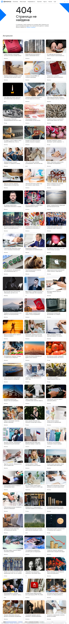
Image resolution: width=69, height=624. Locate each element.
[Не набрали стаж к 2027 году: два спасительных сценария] (56, 244)
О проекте (23, 623)
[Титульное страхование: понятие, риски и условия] (56, 610)
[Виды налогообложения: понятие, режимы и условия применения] (56, 481)
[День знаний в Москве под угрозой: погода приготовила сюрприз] (34, 416)
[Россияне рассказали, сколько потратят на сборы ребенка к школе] (56, 589)
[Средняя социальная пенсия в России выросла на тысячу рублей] (34, 93)
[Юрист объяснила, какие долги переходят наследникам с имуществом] (56, 157)
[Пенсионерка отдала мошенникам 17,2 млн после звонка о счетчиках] (34, 114)
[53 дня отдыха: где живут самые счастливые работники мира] (56, 459)
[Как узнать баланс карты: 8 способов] (56, 287)
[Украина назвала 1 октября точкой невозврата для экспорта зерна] (13, 71)
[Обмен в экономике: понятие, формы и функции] (13, 416)
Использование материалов (58, 623)
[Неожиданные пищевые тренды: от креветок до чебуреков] (13, 351)
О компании (6, 623)
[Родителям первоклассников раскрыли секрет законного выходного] (56, 222)
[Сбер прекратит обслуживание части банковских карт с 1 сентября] (13, 265)
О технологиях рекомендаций (46, 623)
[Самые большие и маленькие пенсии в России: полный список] (13, 50)
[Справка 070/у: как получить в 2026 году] (34, 373)
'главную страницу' (30, 27)
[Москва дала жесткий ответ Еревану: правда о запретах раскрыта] (34, 438)
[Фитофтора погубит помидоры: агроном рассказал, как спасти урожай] (56, 351)
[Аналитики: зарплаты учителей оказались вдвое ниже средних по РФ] (34, 330)
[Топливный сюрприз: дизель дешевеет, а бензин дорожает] (34, 610)
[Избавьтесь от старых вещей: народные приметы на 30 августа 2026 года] (34, 502)
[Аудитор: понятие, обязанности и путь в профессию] (13, 459)
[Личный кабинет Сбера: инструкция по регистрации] (34, 459)
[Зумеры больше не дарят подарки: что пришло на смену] (13, 157)
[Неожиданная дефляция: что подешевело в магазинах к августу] (34, 222)
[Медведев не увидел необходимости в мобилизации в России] (34, 244)
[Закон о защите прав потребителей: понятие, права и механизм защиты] (34, 395)
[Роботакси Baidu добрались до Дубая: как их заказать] (34, 351)
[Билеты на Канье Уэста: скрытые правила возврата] (13, 330)
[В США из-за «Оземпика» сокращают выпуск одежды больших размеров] (56, 438)
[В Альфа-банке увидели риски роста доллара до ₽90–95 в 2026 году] (34, 589)
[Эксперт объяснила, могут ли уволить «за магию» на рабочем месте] (13, 610)
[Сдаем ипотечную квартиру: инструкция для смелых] (13, 524)
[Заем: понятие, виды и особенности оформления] (56, 416)
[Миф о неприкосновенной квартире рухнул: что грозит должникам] (56, 330)
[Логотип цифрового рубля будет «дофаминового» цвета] (34, 201)
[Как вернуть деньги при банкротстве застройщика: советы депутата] (13, 395)
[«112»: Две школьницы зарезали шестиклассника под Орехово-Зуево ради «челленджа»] (13, 93)
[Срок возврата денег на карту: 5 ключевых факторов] (13, 481)
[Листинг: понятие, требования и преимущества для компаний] (13, 438)
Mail (2, 623)
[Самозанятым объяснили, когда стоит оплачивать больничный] (13, 244)
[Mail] (2, 1)
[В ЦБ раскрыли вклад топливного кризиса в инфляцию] (13, 502)
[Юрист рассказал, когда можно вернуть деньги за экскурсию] (13, 373)
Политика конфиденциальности (32, 623)
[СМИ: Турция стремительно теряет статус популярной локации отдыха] (34, 308)
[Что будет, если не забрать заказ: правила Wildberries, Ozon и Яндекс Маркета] (13, 136)
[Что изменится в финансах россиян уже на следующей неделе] (34, 546)
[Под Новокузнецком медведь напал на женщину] (34, 265)
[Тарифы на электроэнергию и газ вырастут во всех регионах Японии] (13, 308)
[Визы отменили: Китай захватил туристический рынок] (56, 567)
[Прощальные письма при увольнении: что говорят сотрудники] (56, 308)
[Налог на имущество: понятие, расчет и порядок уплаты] (56, 179)
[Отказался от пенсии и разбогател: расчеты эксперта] (56, 71)
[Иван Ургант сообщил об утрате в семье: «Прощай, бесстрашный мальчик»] (34, 287)
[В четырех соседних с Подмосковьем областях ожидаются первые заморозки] (56, 373)
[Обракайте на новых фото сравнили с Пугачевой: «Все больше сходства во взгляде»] (34, 567)
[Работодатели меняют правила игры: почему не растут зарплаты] (56, 93)
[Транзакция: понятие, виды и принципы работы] (56, 395)
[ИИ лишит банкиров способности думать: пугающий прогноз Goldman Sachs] (13, 222)
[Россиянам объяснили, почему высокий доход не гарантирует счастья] (56, 502)
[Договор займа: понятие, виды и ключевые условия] (13, 546)
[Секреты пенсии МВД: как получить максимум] (34, 71)
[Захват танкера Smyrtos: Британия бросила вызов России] (56, 201)
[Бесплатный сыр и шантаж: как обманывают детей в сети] (13, 287)
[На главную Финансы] (7, 1)
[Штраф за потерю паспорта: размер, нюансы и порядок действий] (34, 136)
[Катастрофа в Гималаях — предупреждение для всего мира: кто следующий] (13, 114)
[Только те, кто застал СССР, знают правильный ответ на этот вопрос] (13, 567)
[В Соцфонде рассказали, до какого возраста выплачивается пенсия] (56, 50)
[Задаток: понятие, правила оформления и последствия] (13, 179)
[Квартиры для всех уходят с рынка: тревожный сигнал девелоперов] (34, 50)
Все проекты (16, 623)
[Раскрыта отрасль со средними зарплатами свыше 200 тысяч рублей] (56, 114)
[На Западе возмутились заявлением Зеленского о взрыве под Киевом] (13, 201)
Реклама (11, 623)
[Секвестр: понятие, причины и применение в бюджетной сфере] (56, 546)
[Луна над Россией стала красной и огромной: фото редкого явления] (56, 524)
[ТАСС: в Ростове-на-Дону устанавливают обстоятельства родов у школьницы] (34, 157)
